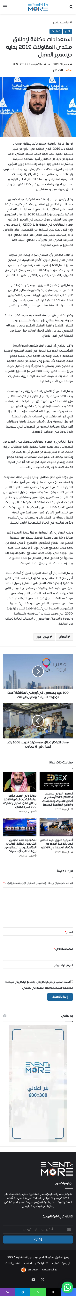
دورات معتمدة (49, 1269)
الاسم (69, 932)
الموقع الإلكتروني (63, 965)
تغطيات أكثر (41, 1263)
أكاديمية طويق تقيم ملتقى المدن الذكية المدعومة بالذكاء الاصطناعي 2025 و (56, 844)
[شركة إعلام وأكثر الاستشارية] (38, 7)
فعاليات (56, 31)
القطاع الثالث (12, 1263)
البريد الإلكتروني (63, 949)
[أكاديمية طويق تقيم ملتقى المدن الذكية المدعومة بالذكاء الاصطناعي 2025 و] (56, 827)
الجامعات (27, 1263)
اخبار (55, 22)
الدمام (63, 637)
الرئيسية (65, 22)
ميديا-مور (43, 637)
